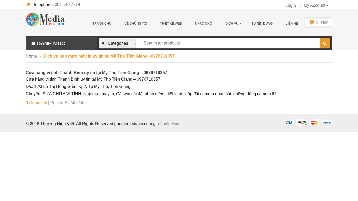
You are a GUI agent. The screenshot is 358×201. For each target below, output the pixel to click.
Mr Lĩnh (77, 102)
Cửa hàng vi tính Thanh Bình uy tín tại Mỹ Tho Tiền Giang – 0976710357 (96, 72)
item (322, 22)
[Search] (325, 43)
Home (31, 56)
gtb (156, 123)
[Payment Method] (288, 122)
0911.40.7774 (67, 4)
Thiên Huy (169, 123)
